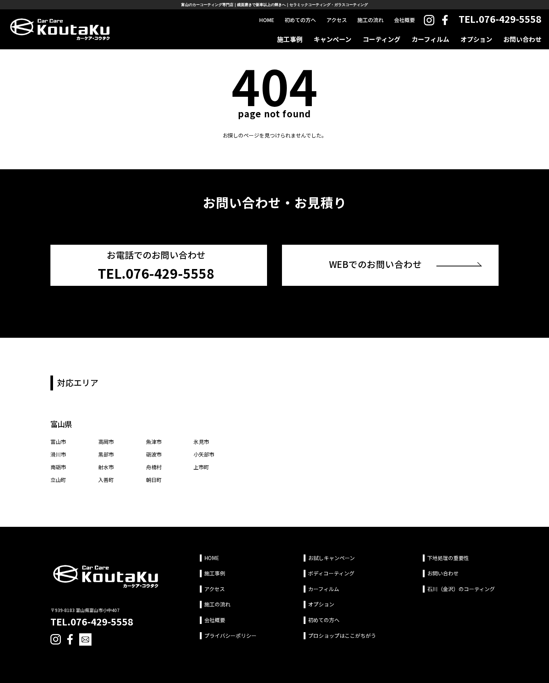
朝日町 (154, 479)
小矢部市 (203, 454)
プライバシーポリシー (230, 635)
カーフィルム (430, 39)
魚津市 (154, 441)
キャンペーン (332, 39)
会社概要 (404, 20)
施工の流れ (370, 20)
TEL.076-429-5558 (500, 18)
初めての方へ (300, 20)
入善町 (106, 479)
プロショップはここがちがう (342, 635)
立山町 (58, 479)
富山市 (58, 441)
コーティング (381, 39)
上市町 (201, 467)
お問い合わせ (522, 39)
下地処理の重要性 (448, 558)
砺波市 (154, 454)
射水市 (106, 467)
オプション (476, 39)
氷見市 (201, 441)
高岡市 (106, 441)
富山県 (61, 423)
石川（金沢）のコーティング (461, 589)
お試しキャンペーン (331, 558)
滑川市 (58, 454)
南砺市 (58, 467)
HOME (266, 20)
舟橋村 (154, 467)
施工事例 (290, 39)
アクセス (336, 20)
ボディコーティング (331, 573)
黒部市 (106, 454)
